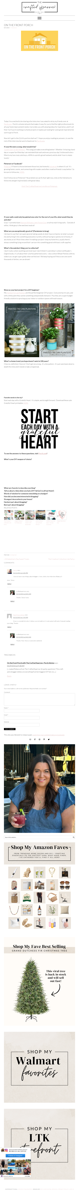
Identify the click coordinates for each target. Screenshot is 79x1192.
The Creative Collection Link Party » (61, 559)
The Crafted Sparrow (39, 10)
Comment (7, 692)
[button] (27, 1176)
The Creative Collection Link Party (7, 522)
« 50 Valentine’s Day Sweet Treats (16, 559)
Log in (72, 1189)
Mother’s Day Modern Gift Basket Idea (28, 522)
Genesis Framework (25, 1189)
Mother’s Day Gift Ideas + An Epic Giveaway (50, 522)
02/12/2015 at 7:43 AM (20, 617)
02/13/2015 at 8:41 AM (23, 594)
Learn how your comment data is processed (48, 735)
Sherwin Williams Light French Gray (34, 223)
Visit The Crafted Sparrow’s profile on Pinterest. (40, 186)
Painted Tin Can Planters (16, 293)
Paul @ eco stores (18, 615)
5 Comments (14, 27)
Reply (9, 584)
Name (6, 708)
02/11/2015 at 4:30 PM (20, 573)
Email (6, 715)
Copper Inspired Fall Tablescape (18, 521)
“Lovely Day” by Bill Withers (14, 149)
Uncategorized (13, 554)
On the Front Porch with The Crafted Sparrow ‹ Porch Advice (30, 663)
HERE (22, 172)
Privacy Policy (63, 1189)
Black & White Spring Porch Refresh (39, 522)
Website (6, 722)
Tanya (15, 570)
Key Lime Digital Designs (49, 1189)
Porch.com (8, 124)
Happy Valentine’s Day (61, 521)
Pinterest (7, 166)
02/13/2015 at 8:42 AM (23, 637)
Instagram (53, 166)
